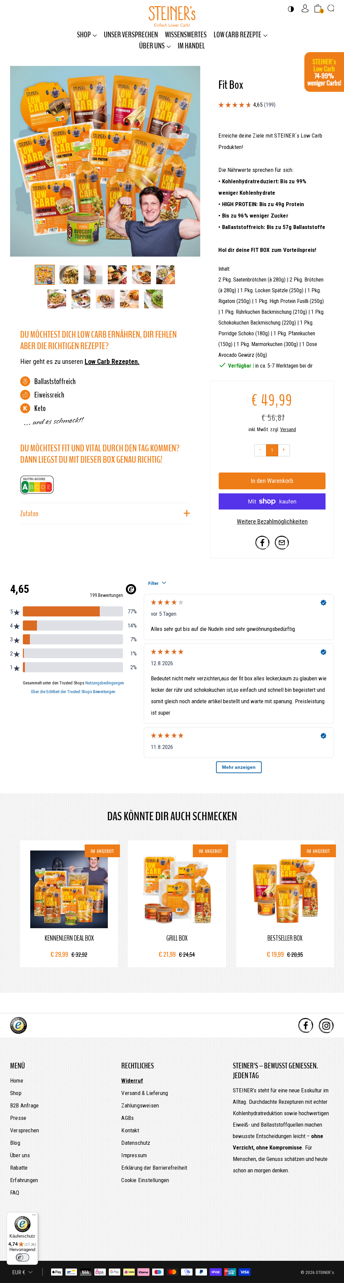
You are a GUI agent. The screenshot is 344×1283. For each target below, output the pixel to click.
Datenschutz (135, 1142)
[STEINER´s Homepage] (172, 13)
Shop (84, 34)
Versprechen (24, 1130)
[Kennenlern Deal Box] (69, 889)
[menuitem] (87, 34)
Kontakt (130, 1130)
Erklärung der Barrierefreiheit (154, 1167)
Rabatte (19, 1167)
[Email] (282, 547)
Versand (288, 429)
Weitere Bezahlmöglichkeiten (272, 521)
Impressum (134, 1155)
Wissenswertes (186, 34)
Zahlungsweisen (140, 1105)
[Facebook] (262, 547)
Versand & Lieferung (144, 1093)
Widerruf (132, 1080)
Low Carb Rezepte (237, 34)
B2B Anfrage (24, 1105)
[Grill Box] (177, 889)
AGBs (127, 1118)
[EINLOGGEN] (305, 8)
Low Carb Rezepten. (112, 361)
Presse (18, 1118)
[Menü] (34, 1216)
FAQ (14, 1192)
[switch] (22, 1257)
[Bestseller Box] (285, 889)
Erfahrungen (24, 1180)
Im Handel (191, 45)
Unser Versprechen (131, 34)
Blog (15, 1142)
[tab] (45, 275)
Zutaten (29, 513)
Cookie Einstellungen (145, 1180)
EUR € (18, 1272)
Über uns (152, 45)
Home (16, 1080)
